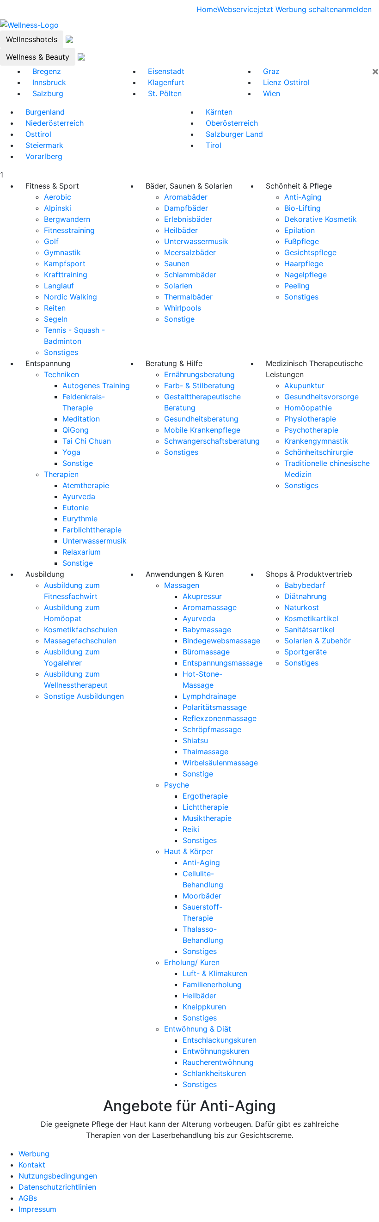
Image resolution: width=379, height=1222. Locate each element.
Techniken (61, 374)
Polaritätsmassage (215, 707)
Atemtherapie (85, 485)
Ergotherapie (205, 795)
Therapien (61, 474)
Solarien (178, 285)
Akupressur (202, 596)
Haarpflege (303, 263)
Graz (271, 71)
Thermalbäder (188, 296)
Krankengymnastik (316, 441)
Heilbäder (181, 230)
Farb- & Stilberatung (199, 385)
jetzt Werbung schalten (297, 9)
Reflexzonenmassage (220, 718)
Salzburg (47, 93)
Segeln (55, 319)
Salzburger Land (234, 134)
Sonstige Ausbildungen (84, 696)
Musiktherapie (207, 818)
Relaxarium (81, 551)
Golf (51, 241)
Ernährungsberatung (199, 374)
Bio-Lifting (302, 208)
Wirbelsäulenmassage (220, 762)
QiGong (75, 429)
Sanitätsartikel (309, 629)
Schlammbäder (190, 274)
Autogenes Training (96, 385)
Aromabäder (186, 197)
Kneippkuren (204, 1006)
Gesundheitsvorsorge (321, 396)
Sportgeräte (305, 651)
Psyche (176, 784)
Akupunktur (304, 385)
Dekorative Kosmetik (320, 219)
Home (206, 9)
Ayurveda (78, 496)
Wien (271, 93)
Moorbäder (202, 895)
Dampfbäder (186, 208)
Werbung (33, 1153)
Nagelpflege (305, 274)
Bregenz (46, 71)
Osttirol (38, 134)
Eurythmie (80, 518)
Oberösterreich (232, 123)
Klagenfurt (166, 82)
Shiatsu (195, 740)
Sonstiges (61, 352)
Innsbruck (49, 82)
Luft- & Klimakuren (215, 973)
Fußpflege (301, 241)
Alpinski (57, 208)
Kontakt (31, 1164)
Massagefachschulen (80, 640)
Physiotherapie (310, 418)
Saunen (177, 263)
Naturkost (301, 607)
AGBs (27, 1198)
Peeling (297, 285)
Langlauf (59, 285)
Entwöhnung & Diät (197, 1028)
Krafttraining (65, 274)
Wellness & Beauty (37, 56)
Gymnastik (62, 252)
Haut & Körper (188, 851)
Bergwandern (67, 219)
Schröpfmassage (212, 729)
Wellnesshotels (31, 39)
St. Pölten (165, 93)
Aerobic (57, 197)
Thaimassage (205, 751)
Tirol (213, 145)
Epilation (299, 230)
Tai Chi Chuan (86, 441)
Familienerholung (212, 984)
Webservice (237, 9)
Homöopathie (308, 407)
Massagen (181, 585)
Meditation (81, 418)
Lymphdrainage (209, 696)
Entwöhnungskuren (216, 1051)
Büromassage (206, 651)
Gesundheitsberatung (201, 418)
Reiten (55, 307)
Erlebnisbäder (188, 219)
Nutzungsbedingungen (57, 1175)
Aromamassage (210, 607)
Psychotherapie (311, 429)
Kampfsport (65, 263)
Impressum (37, 1209)
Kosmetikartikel (311, 618)
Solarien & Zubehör (317, 640)
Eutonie (75, 507)
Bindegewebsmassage (221, 640)
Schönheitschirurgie (318, 452)
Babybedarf (304, 585)
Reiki (191, 829)
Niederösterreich (54, 123)
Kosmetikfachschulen (80, 629)
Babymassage (207, 629)
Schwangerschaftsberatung (212, 441)
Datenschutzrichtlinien (57, 1186)
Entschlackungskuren (220, 1040)
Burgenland (45, 111)
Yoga (71, 452)
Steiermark (44, 145)
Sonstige (179, 319)
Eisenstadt (166, 71)
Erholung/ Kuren (192, 962)
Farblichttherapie (92, 529)
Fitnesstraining (69, 230)
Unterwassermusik (196, 241)
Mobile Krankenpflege (202, 429)
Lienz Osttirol (286, 82)
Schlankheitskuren (214, 1073)
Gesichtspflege (310, 252)
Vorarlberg (43, 156)
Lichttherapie (205, 807)
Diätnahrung (305, 596)
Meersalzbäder (190, 252)
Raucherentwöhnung (218, 1062)
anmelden (355, 9)
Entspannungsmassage (223, 662)
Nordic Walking (70, 296)
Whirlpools (182, 307)
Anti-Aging (303, 197)
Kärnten (219, 111)
